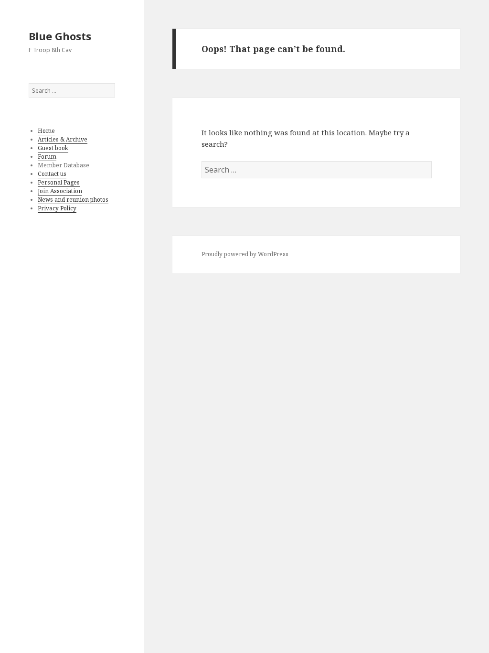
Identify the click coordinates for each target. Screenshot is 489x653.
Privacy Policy (57, 208)
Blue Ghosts (60, 36)
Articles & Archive (62, 139)
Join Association (60, 191)
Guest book (53, 148)
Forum (47, 156)
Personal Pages (59, 182)
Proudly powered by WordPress (245, 254)
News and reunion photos (73, 200)
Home (46, 131)
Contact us (52, 174)
